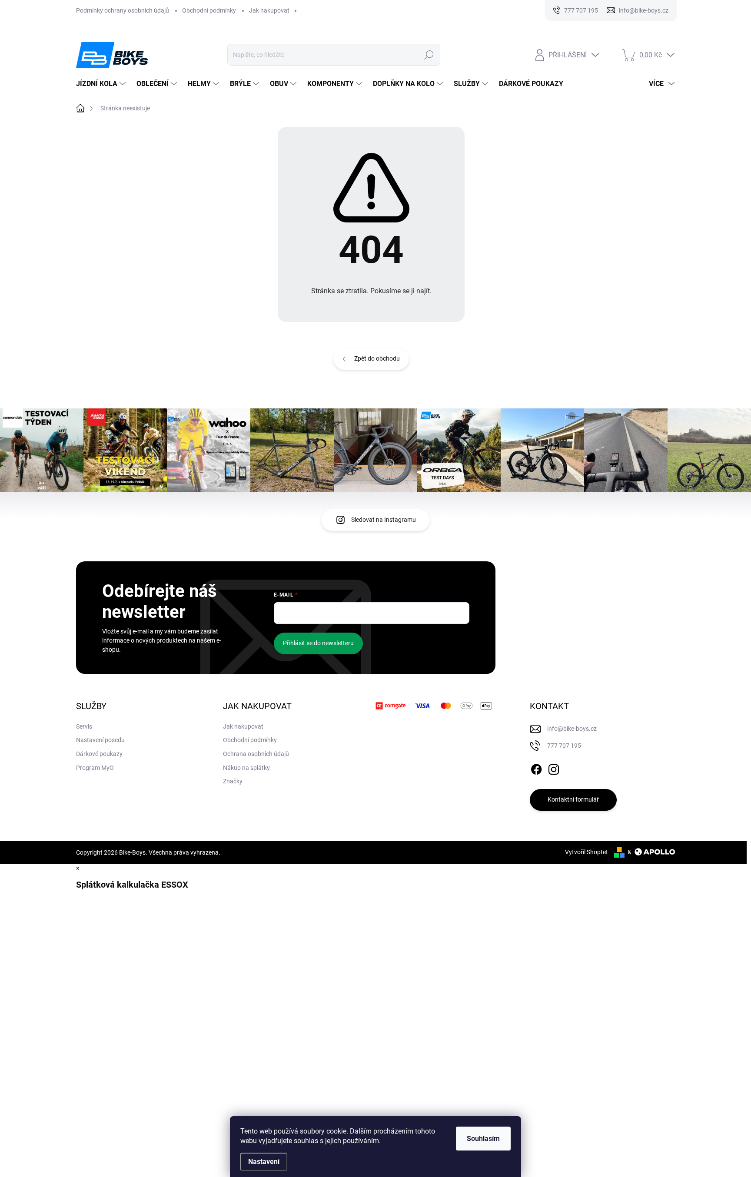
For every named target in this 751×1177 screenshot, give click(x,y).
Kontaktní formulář (573, 799)
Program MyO (95, 767)
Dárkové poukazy (99, 753)
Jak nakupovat (269, 10)
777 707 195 (564, 745)
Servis (84, 726)
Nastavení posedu (100, 739)
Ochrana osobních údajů (256, 753)
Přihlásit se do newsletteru (318, 643)
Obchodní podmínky (209, 10)
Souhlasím (483, 1138)
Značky (233, 781)
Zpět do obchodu (377, 358)
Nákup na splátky (246, 767)
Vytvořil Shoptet (586, 852)
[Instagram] (553, 767)
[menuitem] (102, 84)
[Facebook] (536, 767)
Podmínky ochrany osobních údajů (122, 10)
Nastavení (263, 1161)
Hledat (429, 54)
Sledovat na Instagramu (383, 519)
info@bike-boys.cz (572, 728)
